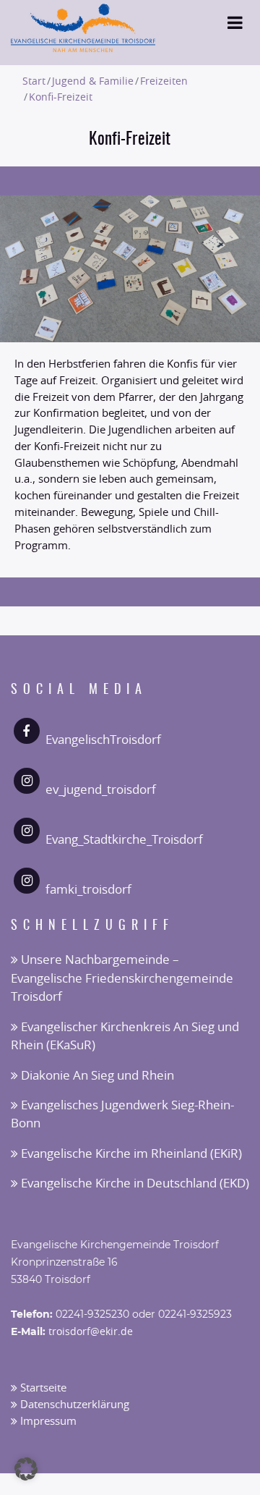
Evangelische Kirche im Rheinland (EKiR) (130, 1154)
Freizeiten (164, 81)
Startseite (41, 1388)
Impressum (47, 1421)
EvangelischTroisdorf (103, 740)
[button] (26, 1469)
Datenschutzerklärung (73, 1404)
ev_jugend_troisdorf (101, 790)
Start (34, 81)
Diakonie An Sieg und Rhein (96, 1076)
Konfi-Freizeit (60, 97)
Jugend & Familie (93, 81)
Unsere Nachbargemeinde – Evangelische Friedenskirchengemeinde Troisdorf (122, 978)
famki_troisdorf (88, 890)
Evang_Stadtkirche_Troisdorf (124, 840)
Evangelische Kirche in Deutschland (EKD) (133, 1183)
